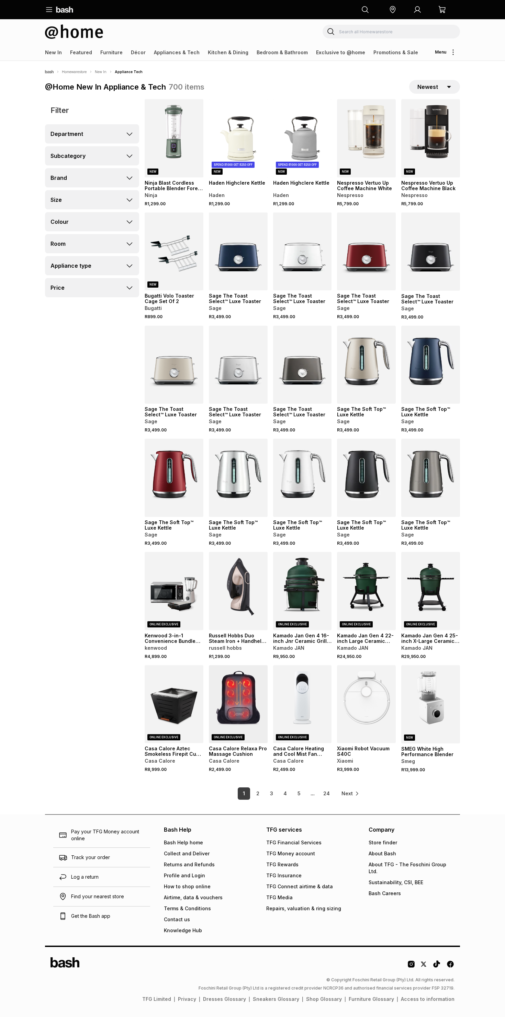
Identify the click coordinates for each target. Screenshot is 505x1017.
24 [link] (326, 793)
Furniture (111, 52)
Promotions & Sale (395, 52)
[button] (392, 9)
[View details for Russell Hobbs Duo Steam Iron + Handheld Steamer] (238, 591)
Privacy (187, 999)
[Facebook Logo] (450, 966)
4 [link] (285, 793)
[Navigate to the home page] (64, 10)
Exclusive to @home (340, 52)
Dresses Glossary (224, 999)
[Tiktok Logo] (437, 966)
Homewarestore (74, 72)
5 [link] (299, 793)
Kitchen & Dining (228, 52)
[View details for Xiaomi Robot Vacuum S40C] (366, 704)
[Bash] (49, 71)
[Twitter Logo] (424, 966)
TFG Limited (156, 999)
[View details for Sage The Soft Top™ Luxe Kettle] (366, 365)
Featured (81, 52)
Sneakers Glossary (276, 999)
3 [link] (271, 793)
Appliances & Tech (177, 52)
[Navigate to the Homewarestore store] (74, 31)
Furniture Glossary (371, 999)
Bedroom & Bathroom (282, 52)
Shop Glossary (324, 999)
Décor (138, 52)
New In (53, 52)
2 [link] (257, 793)
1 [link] (244, 793)
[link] (350, 793)
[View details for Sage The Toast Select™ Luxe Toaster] (238, 251)
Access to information (427, 999)
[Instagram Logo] (411, 966)
